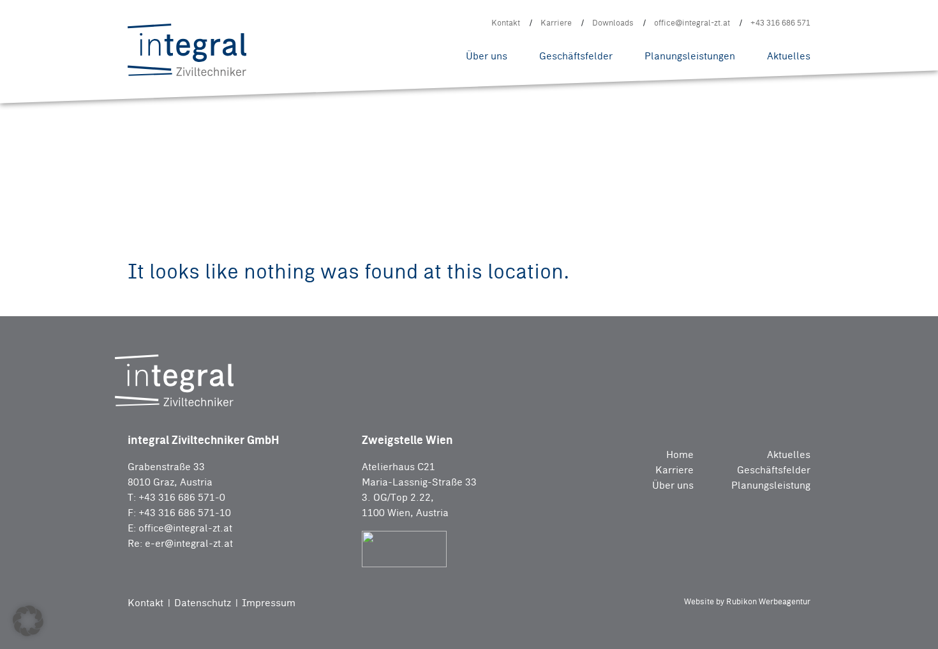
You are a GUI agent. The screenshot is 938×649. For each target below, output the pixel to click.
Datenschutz (204, 603)
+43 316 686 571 (780, 22)
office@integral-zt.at (692, 22)
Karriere (556, 22)
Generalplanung (287, 30)
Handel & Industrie (294, 30)
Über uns (486, 56)
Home (679, 454)
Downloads (613, 22)
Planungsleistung (770, 485)
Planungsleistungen (689, 56)
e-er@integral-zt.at (189, 543)
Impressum (268, 603)
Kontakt (505, 22)
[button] (28, 621)
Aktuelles (788, 56)
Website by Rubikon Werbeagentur (747, 601)
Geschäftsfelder (576, 56)
